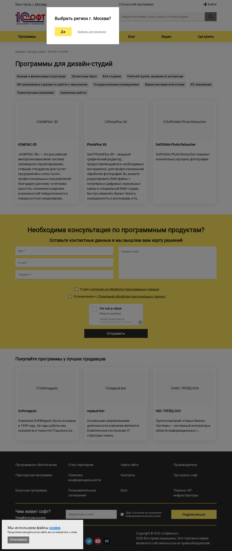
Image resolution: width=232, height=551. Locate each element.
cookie (54, 528)
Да (63, 32)
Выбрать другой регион (92, 31)
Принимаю (18, 539)
